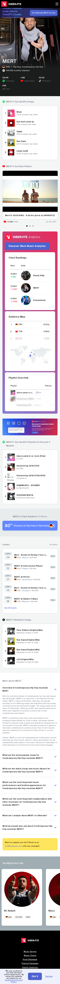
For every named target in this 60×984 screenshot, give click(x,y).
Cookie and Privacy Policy (14, 981)
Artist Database (30, 959)
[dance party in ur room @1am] (11, 457)
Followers (49, 386)
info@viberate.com (13, 846)
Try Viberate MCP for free (44, 13)
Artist (23, 265)
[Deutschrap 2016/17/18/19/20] (11, 477)
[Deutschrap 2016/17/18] (11, 467)
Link (37, 392)
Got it (35, 976)
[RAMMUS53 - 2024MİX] (11, 486)
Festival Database (30, 963)
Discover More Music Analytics (27, 246)
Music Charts (30, 955)
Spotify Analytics (30, 967)
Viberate (11, 4)
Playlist (13, 386)
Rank (12, 265)
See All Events (10, 608)
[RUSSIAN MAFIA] (11, 496)
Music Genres (30, 951)
